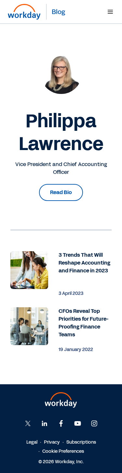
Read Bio (61, 192)
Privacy (52, 442)
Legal (31, 442)
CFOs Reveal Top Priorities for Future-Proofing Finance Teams (84, 322)
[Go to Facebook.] (61, 423)
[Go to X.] (28, 423)
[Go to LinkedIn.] (44, 423)
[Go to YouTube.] (78, 423)
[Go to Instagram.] (94, 423)
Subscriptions (81, 442)
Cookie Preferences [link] (63, 451)
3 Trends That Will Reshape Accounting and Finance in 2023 (84, 262)
